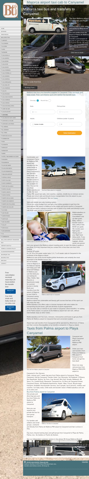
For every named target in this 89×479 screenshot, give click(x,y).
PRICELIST (10, 290)
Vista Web (85, 462)
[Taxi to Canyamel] (56, 448)
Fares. (56, 198)
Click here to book (77, 52)
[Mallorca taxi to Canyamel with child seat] (48, 226)
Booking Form (29, 87)
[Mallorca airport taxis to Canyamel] (63, 277)
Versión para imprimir (32, 462)
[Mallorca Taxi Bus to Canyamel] (63, 407)
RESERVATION (10, 308)
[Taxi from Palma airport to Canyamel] (63, 173)
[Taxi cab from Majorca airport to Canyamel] (48, 352)
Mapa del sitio (44, 462)
